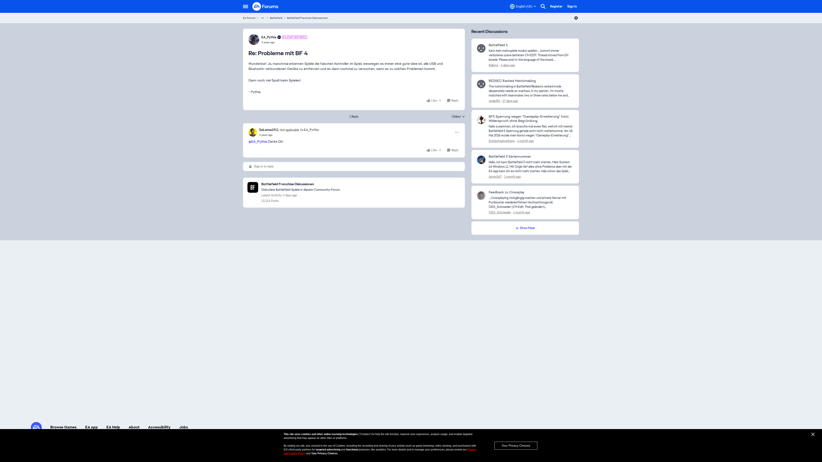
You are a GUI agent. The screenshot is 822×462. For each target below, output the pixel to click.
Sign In (572, 6)
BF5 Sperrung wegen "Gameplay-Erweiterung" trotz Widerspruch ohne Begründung (529, 118)
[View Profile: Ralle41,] (481, 48)
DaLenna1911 (269, 130)
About (134, 427)
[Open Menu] (576, 18)
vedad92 (494, 101)
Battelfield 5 (498, 45)
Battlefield (276, 18)
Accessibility (159, 427)
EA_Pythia (268, 37)
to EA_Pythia (309, 130)
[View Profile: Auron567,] (481, 159)
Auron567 (495, 177)
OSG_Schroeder (500, 212)
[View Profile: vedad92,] (481, 84)
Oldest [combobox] (458, 117)
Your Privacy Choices (516, 445)
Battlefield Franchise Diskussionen (307, 18)
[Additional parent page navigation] (262, 18)
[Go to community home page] (265, 6)
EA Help (113, 427)
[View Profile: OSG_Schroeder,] (481, 195)
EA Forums (249, 18)
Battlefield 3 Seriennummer (510, 156)
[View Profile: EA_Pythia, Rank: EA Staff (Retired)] (254, 39)
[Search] (543, 6)
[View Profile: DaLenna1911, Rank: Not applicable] (253, 132)
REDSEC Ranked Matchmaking (512, 81)
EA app (91, 427)
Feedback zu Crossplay (506, 192)
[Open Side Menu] (245, 6)
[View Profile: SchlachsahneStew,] (481, 120)
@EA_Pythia (258, 141)
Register (556, 6)
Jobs (183, 427)
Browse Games (63, 427)
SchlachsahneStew (502, 141)
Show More (527, 228)
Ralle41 (493, 65)
